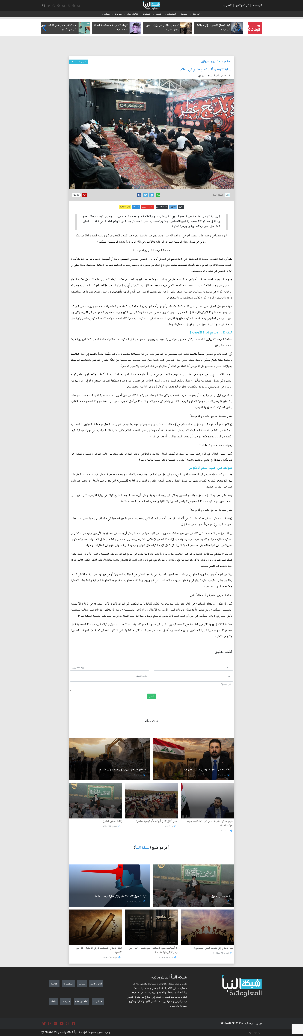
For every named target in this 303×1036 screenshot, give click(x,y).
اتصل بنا (227, 5)
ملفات (107, 14)
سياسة (184, 14)
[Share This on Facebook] (139, 195)
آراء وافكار (197, 14)
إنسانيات (147, 14)
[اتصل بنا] (78, 6)
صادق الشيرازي (148, 207)
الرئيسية (257, 5)
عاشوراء (173, 207)
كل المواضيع (242, 5)
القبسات (136, 207)
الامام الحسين (161, 207)
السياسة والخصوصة (254, 1032)
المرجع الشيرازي (209, 61)
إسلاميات (171, 14)
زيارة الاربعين (125, 207)
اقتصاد (159, 14)
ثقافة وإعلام (132, 14)
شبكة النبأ (142, 847)
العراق (180, 207)
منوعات (118, 14)
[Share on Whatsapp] (158, 195)
